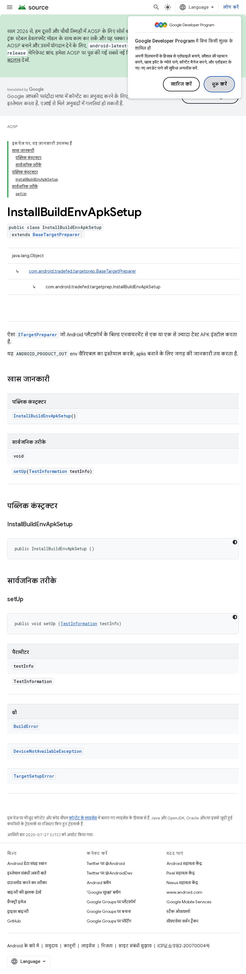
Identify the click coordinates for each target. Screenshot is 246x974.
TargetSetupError (34, 776)
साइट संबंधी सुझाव (135, 945)
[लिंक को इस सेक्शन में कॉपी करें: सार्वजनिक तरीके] (62, 581)
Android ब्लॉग (99, 882)
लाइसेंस (88, 945)
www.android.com (184, 892)
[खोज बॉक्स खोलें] (156, 7)
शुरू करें (219, 84)
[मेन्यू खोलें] (10, 7)
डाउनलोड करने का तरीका (27, 882)
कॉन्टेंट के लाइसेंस (83, 818)
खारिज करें (181, 84)
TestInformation (48, 471)
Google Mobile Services (188, 901)
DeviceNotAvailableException (48, 751)
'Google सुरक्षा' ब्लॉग (104, 892)
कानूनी (69, 945)
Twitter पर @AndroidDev (109, 873)
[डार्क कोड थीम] (234, 542)
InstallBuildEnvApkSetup (42, 416)
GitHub (14, 921)
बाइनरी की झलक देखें (24, 892)
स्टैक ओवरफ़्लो (178, 911)
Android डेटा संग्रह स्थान (26, 863)
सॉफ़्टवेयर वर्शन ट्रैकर (182, 921)
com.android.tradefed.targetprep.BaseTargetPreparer (82, 271)
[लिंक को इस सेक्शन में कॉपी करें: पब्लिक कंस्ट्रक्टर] (64, 506)
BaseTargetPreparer (56, 234)
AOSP (12, 126)
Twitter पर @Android (106, 863)
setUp (20, 471)
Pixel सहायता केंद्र (180, 873)
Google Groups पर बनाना (109, 911)
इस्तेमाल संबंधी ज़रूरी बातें (26, 873)
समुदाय (51, 945)
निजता (106, 945)
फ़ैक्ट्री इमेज (16, 901)
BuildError (26, 726)
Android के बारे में (23, 945)
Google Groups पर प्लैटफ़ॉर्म (111, 901)
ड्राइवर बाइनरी (17, 911)
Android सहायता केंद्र (184, 863)
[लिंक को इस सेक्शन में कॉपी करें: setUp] (29, 599)
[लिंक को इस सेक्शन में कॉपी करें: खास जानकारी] (56, 379)
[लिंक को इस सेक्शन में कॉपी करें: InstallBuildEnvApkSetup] (78, 524)
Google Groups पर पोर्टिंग (109, 921)
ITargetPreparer (37, 334)
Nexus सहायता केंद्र (182, 882)
